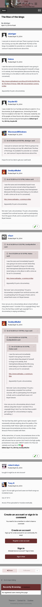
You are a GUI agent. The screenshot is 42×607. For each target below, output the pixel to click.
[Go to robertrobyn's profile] (4, 466)
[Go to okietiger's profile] (4, 35)
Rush (14, 25)
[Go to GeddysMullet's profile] (4, 172)
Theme (11, 600)
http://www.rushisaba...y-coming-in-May (17, 199)
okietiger (7, 23)
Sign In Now (21, 557)
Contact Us (21, 600)
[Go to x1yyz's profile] (4, 237)
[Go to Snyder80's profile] (4, 103)
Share (10, 570)
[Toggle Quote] (5, 141)
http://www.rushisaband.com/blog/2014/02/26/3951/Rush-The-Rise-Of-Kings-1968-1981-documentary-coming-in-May (21, 83)
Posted (15, 36)
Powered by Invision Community (21, 603)
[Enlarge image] (20, 445)
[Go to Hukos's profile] (4, 60)
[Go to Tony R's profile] (4, 484)
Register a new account (21, 541)
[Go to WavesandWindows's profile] (4, 133)
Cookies (30, 600)
